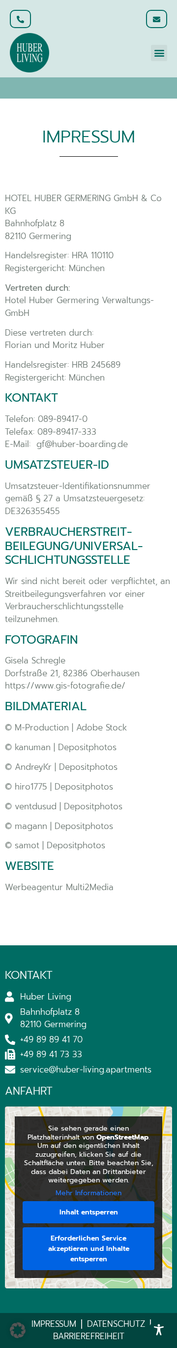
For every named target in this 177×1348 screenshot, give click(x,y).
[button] (159, 53)
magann (31, 826)
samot (28, 845)
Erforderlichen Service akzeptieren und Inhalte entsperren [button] (88, 1248)
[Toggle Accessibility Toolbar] (159, 1330)
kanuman (33, 747)
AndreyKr (33, 766)
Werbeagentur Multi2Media (59, 887)
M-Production (42, 727)
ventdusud (36, 806)
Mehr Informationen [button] (88, 1193)
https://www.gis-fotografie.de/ (65, 685)
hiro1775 (31, 786)
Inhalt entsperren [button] (88, 1212)
